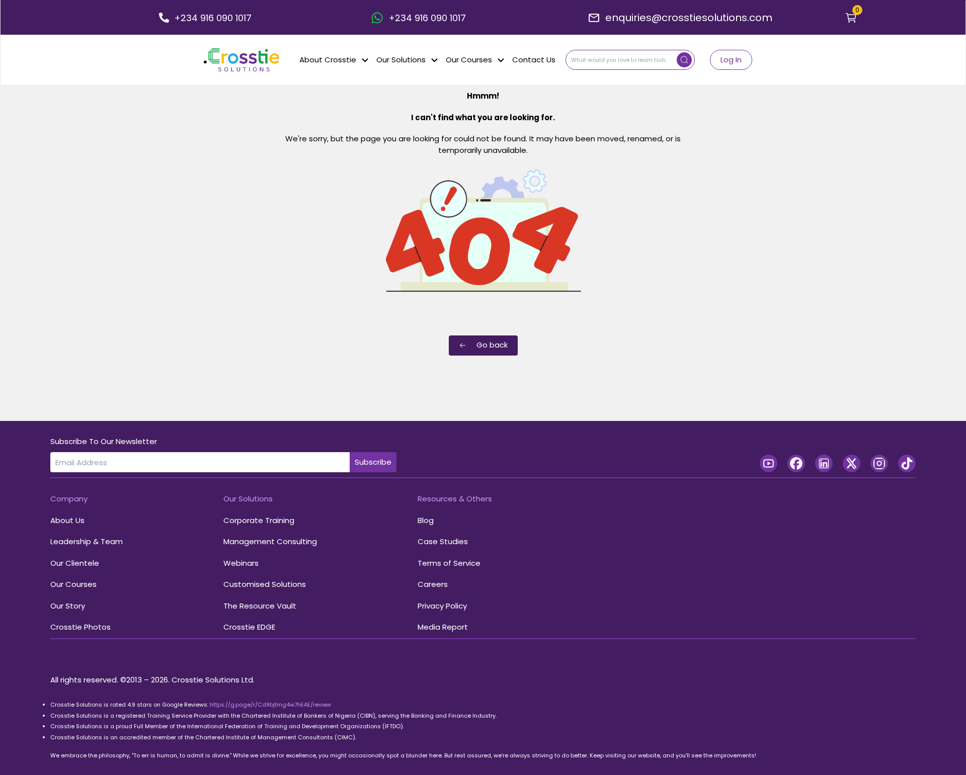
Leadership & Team (86, 541)
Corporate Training (258, 520)
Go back (492, 344)
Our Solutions (401, 59)
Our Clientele (74, 563)
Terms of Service (449, 563)
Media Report (443, 627)
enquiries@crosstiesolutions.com (688, 18)
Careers (433, 584)
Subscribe (373, 462)
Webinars (241, 563)
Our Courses (469, 59)
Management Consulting (270, 541)
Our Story (67, 605)
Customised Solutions (264, 584)
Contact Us (533, 59)
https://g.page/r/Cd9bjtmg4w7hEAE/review (270, 705)
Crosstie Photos (80, 627)
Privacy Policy (442, 605)
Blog (426, 520)
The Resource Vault (259, 605)
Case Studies (443, 541)
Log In (731, 59)
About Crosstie (327, 59)
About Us (67, 520)
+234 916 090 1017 (213, 18)
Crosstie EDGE (249, 627)
